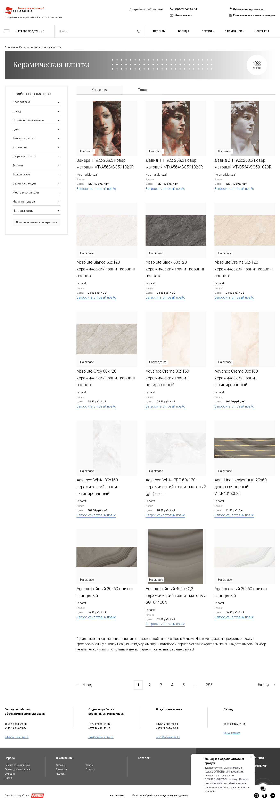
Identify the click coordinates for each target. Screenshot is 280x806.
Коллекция (100, 90)
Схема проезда (232, 733)
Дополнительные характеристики (36, 222)
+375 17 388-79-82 (99, 724)
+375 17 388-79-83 (167, 724)
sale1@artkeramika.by (168, 737)
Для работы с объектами (146, 9)
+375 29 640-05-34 (186, 9)
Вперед (263, 685)
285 (209, 684)
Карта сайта (117, 795)
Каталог (24, 47)
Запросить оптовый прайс (96, 189)
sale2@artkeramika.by (16, 737)
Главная (10, 47)
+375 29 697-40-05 (167, 728)
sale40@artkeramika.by (101, 737)
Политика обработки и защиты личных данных (160, 795)
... (195, 684)
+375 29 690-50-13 (99, 728)
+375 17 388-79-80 (16, 724)
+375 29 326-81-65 (235, 724)
